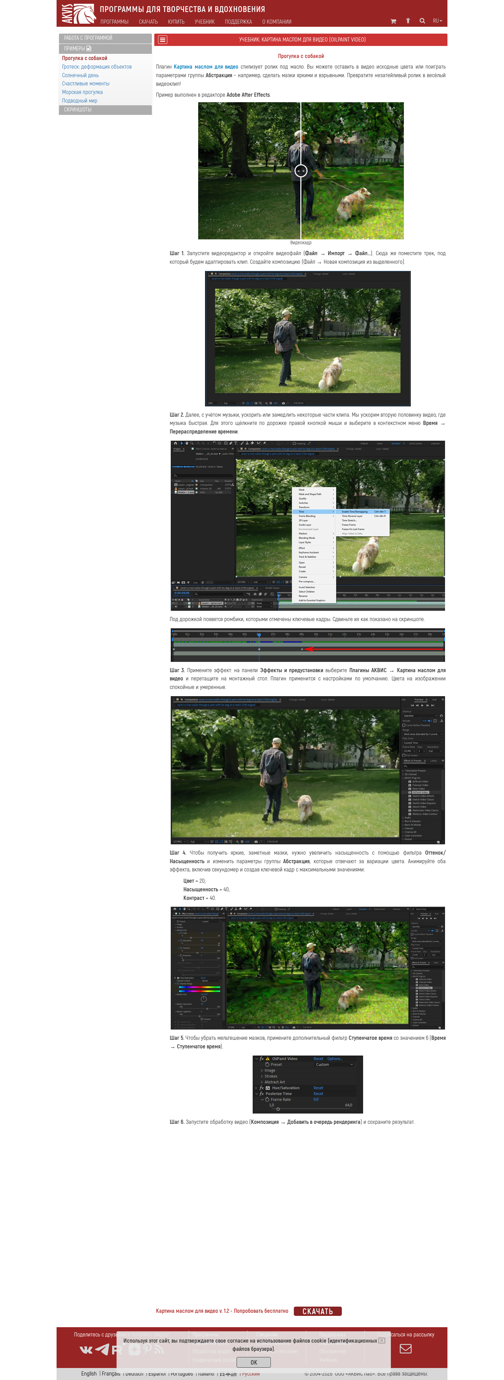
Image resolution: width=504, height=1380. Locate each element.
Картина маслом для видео (206, 66)
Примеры (75, 48)
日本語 (228, 1373)
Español (157, 1373)
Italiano (206, 1373)
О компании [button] (276, 22)
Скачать (148, 22)
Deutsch (134, 1373)
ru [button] (436, 20)
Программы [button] (114, 22)
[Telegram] (102, 1350)
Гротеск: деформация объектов (97, 66)
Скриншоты (78, 109)
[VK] (86, 1350)
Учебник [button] (205, 22)
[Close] (381, 1340)
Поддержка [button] (238, 22)
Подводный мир (79, 100)
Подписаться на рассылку (405, 1334)
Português (182, 1373)
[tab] (105, 39)
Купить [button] (176, 22)
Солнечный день (80, 75)
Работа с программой (88, 38)
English (89, 1373)
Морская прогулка (82, 92)
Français (111, 1373)
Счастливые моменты (85, 83)
